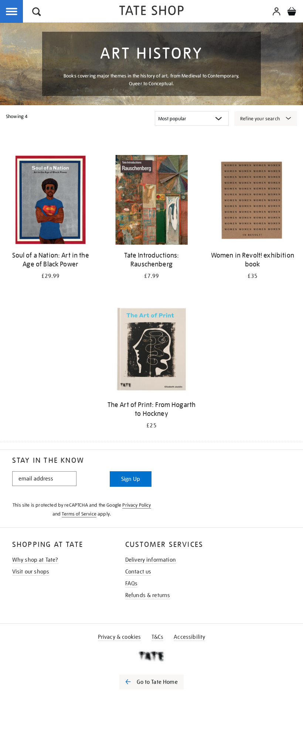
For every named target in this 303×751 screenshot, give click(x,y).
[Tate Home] (151, 656)
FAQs (131, 583)
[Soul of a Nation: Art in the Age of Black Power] (50, 201)
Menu (12, 12)
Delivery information (150, 560)
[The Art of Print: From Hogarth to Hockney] (151, 350)
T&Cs (158, 637)
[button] (36, 12)
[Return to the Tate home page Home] (151, 12)
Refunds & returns (147, 595)
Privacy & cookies (119, 637)
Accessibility (189, 637)
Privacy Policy (136, 505)
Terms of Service (79, 514)
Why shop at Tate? (35, 560)
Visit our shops (30, 571)
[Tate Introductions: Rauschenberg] (151, 201)
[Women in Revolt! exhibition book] (252, 201)
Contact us (138, 571)
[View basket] (291, 12)
